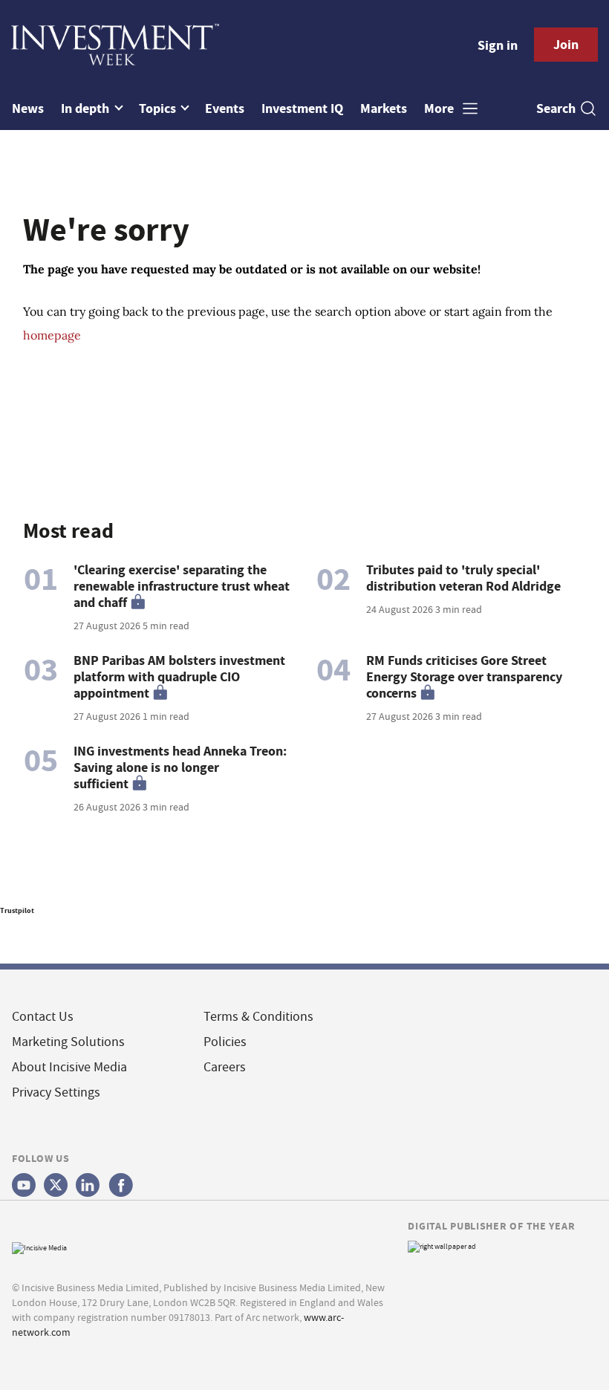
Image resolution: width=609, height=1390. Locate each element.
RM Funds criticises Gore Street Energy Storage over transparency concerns (464, 677)
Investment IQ (302, 108)
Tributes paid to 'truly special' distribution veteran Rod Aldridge (463, 578)
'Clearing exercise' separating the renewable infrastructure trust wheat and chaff (182, 586)
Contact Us (43, 1016)
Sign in (498, 45)
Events (224, 108)
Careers (224, 1067)
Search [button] (556, 108)
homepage (52, 335)
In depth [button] (86, 108)
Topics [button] (159, 108)
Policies (225, 1041)
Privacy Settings (56, 1092)
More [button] (440, 108)
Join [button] (566, 44)
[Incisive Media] (39, 1246)
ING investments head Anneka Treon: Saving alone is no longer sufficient (180, 767)
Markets (383, 108)
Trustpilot (17, 910)
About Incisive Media (69, 1067)
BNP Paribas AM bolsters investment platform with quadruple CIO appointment (179, 677)
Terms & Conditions (258, 1016)
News (28, 108)
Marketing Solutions (68, 1041)
